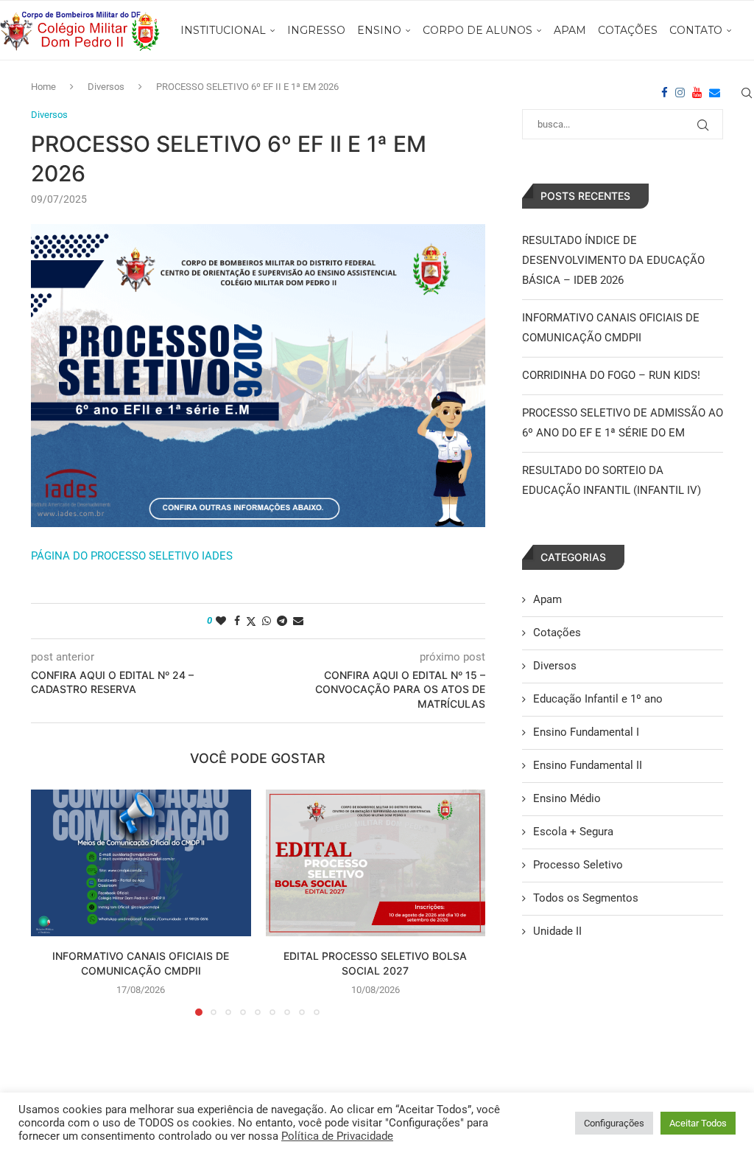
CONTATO (695, 30)
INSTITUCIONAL (223, 30)
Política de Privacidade (337, 1136)
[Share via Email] (298, 621)
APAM (570, 30)
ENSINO (379, 30)
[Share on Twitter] (251, 621)
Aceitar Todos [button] (698, 1123)
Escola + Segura (573, 831)
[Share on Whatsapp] (266, 621)
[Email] (714, 92)
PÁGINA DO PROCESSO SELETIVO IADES (132, 555)
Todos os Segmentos (585, 898)
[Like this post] (221, 621)
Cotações (557, 632)
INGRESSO (316, 30)
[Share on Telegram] (282, 621)
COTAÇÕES (628, 30)
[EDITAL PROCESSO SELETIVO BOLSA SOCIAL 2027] (376, 863)
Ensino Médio (567, 798)
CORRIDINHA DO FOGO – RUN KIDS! (611, 375)
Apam (547, 599)
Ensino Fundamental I (586, 732)
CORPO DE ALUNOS (477, 30)
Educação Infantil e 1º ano (598, 699)
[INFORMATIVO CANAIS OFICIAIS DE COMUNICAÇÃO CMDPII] (141, 863)
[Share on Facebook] (237, 621)
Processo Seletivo (578, 864)
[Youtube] (697, 92)
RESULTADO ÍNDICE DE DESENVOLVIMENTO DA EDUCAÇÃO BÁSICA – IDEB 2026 (613, 260)
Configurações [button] (614, 1123)
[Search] (746, 92)
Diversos (555, 665)
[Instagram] (680, 92)
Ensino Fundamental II (587, 765)
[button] (50, 901)
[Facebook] (664, 92)
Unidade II (557, 931)
